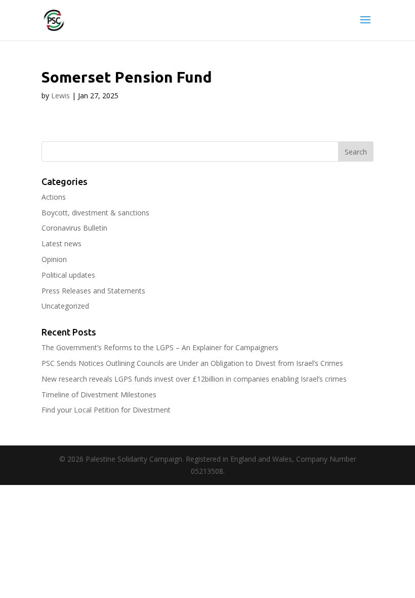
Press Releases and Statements (93, 290)
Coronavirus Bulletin (74, 228)
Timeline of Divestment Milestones (99, 394)
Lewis (60, 95)
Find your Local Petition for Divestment (106, 410)
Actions (54, 197)
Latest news (61, 243)
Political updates (68, 275)
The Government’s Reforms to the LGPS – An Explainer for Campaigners (160, 347)
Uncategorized (65, 306)
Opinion (54, 259)
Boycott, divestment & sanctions (95, 212)
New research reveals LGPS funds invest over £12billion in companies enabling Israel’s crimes (194, 379)
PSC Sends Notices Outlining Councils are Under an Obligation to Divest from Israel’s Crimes (192, 363)
